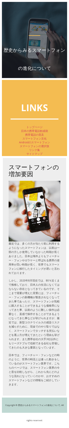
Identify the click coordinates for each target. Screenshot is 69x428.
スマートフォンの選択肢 (34, 146)
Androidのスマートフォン (34, 142)
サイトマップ (34, 153)
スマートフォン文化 (34, 138)
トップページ (34, 127)
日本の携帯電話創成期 (34, 131)
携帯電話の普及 (34, 134)
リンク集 (34, 150)
